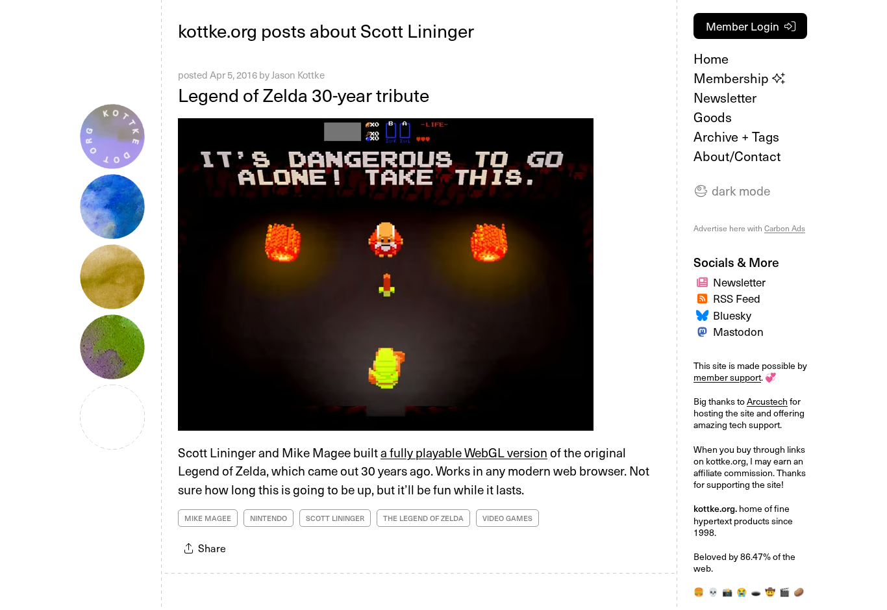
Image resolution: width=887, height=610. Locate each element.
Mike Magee (207, 518)
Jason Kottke (298, 74)
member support (727, 377)
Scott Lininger (335, 518)
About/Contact (737, 156)
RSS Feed (736, 298)
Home (711, 58)
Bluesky (732, 315)
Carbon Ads (784, 228)
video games (507, 518)
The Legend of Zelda (423, 518)
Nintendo (268, 518)
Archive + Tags (736, 136)
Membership (732, 78)
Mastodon (738, 331)
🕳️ (756, 592)
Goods (712, 117)
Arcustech (767, 401)
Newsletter (724, 97)
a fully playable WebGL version (464, 452)
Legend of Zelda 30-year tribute (303, 94)
